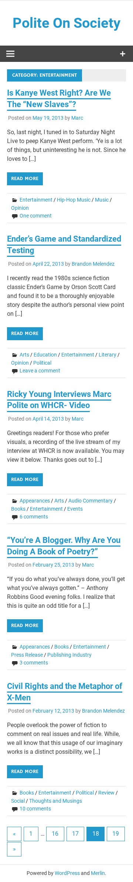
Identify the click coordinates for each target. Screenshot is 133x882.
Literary (107, 355)
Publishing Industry (69, 655)
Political (42, 363)
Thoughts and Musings (55, 801)
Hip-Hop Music (74, 200)
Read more (24, 178)
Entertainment (36, 200)
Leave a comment (40, 371)
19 (115, 833)
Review (106, 793)
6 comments (34, 517)
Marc (77, 118)
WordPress (67, 873)
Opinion (20, 208)
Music (102, 200)
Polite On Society (66, 23)
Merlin (98, 873)
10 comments (35, 809)
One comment (36, 216)
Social (18, 801)
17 (75, 833)
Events (75, 509)
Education (45, 355)
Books (18, 509)
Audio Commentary (90, 501)
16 (55, 833)
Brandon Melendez (93, 264)
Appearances (35, 501)
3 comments (34, 663)
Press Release (27, 655)
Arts (24, 355)
